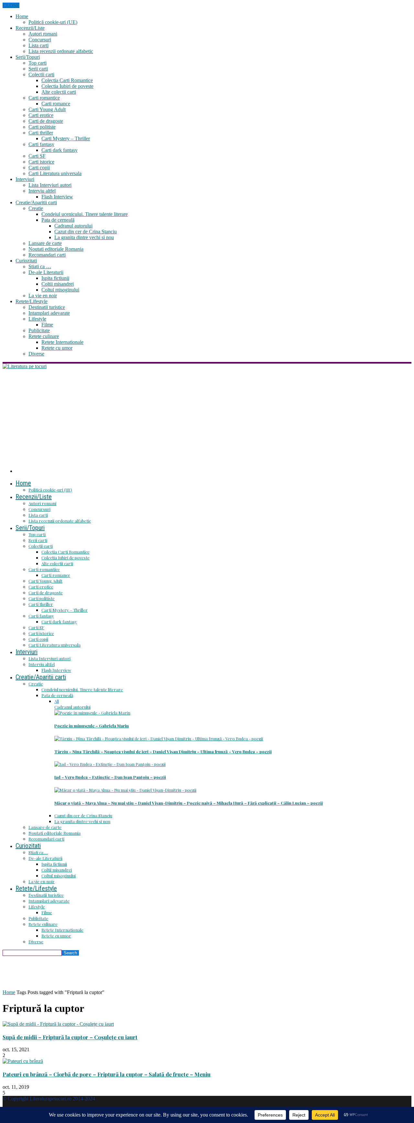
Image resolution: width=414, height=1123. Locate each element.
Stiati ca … (39, 266)
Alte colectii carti (58, 92)
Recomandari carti (47, 255)
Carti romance (55, 103)
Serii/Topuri (28, 57)
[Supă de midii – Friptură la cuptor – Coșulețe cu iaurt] (58, 1024)
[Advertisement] (207, 418)
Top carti (37, 63)
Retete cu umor (56, 348)
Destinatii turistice (46, 307)
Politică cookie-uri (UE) (52, 22)
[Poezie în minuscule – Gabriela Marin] (92, 712)
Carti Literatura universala (55, 173)
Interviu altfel (42, 191)
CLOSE (11, 5)
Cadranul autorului (73, 225)
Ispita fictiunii (55, 278)
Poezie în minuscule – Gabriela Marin (91, 725)
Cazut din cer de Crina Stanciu (85, 231)
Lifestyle (37, 319)
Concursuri (39, 39)
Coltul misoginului (60, 289)
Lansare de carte (45, 243)
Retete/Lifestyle (32, 301)
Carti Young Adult (47, 109)
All (56, 701)
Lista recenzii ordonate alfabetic (60, 51)
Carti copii (39, 167)
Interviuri (25, 179)
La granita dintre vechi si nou (84, 237)
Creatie (35, 208)
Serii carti (38, 68)
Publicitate (39, 330)
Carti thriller (40, 132)
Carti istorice (41, 161)
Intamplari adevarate (49, 313)
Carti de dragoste (45, 121)
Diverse (36, 353)
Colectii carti (41, 74)
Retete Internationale (62, 342)
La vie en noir (42, 295)
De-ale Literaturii (45, 272)
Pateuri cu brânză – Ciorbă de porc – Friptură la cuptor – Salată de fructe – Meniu (107, 1074)
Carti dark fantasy (59, 150)
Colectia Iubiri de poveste (67, 86)
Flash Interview (57, 196)
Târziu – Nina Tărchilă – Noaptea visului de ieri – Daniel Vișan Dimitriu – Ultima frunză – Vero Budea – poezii (163, 751)
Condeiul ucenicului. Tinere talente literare (84, 214)
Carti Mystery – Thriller (65, 138)
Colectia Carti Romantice (67, 80)
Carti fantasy (41, 144)
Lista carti (38, 45)
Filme (47, 324)
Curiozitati (26, 260)
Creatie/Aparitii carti (36, 202)
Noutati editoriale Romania (55, 249)
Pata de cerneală (57, 220)
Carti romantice (44, 98)
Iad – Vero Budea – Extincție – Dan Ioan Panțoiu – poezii (110, 777)
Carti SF (37, 156)
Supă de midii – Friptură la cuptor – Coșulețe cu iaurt (70, 1037)
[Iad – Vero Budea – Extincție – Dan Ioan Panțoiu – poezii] (110, 764)
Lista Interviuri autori (49, 185)
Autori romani (42, 34)
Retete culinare (43, 336)
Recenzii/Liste (30, 28)
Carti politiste (42, 127)
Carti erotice (40, 115)
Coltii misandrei (57, 284)
